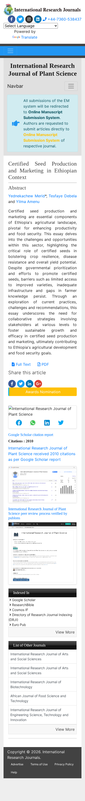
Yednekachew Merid (26, 196)
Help (14, 772)
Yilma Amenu (27, 201)
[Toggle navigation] (10, 51)
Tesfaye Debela (63, 196)
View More (65, 632)
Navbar (15, 86)
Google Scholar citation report (30, 435)
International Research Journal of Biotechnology (35, 684)
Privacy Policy (64, 764)
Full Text (23, 364)
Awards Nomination (43, 391)
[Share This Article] (19, 422)
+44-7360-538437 (64, 19)
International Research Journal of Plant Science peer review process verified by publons (37, 513)
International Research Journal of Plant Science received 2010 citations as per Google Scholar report (41, 454)
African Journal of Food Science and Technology (38, 698)
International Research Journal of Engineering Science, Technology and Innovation (39, 715)
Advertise (17, 764)
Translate (29, 37)
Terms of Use (39, 764)
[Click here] (11, 19)
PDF (44, 364)
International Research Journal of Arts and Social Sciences (39, 656)
